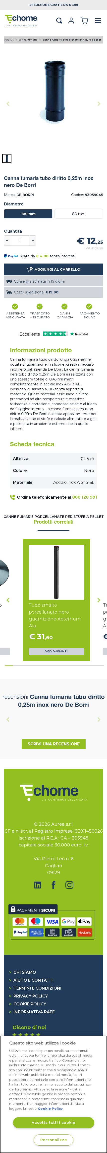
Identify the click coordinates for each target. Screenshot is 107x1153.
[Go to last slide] (8, 600)
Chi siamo (22, 972)
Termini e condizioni (35, 988)
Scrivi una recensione (54, 744)
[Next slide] (99, 104)
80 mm (79, 214)
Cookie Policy (27, 1004)
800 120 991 (84, 497)
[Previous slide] (8, 104)
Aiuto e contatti (31, 980)
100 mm (28, 214)
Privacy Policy (28, 996)
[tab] (9, 665)
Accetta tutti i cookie (53, 1122)
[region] (53, 1094)
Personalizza (53, 1140)
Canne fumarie (28, 39)
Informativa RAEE (32, 1012)
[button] (6, 158)
